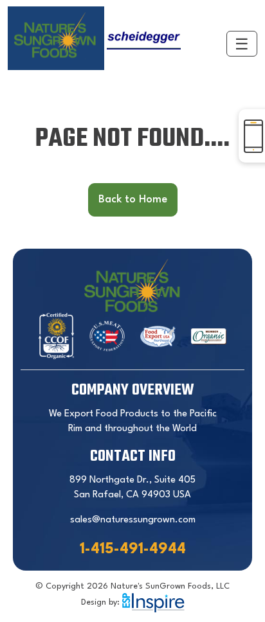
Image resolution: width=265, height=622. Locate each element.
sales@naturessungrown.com (133, 520)
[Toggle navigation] (241, 44)
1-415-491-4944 (133, 549)
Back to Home (132, 199)
